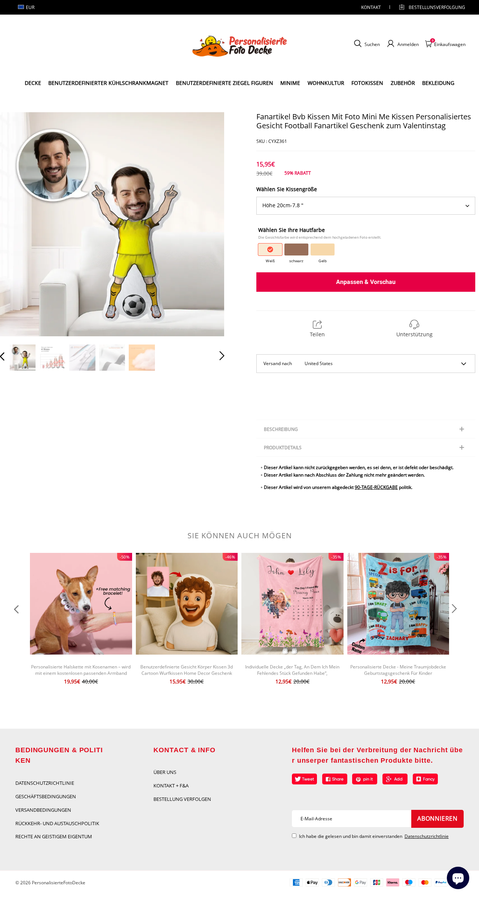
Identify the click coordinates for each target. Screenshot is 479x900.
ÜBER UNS (164, 772)
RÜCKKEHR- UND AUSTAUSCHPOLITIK (57, 823)
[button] (17, 224)
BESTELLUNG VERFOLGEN (182, 799)
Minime (290, 82)
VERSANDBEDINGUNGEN (43, 809)
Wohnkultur (326, 82)
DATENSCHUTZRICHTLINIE (44, 783)
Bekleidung (438, 82)
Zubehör (403, 82)
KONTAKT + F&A (171, 785)
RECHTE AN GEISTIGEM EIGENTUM (53, 836)
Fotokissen (367, 82)
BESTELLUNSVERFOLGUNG (430, 7)
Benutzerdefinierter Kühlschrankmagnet (108, 82)
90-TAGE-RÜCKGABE (376, 487)
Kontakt (371, 7)
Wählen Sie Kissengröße (286, 189)
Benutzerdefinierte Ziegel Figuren (224, 82)
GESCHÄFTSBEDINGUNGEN (45, 796)
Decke (33, 82)
